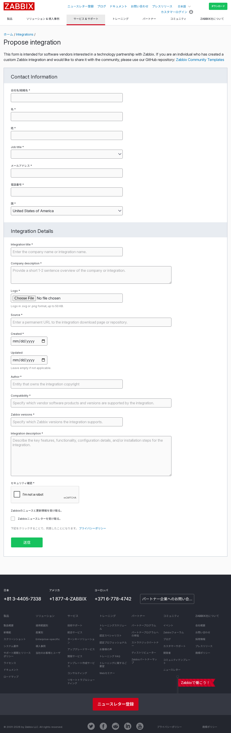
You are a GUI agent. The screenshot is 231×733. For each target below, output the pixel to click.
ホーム (8, 34)
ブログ (101, 6)
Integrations (24, 34)
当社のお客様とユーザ (48, 652)
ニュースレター (171, 669)
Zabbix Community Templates (200, 59)
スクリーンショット (15, 639)
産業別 (39, 632)
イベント (168, 625)
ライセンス (10, 663)
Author (15, 376)
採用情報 (200, 639)
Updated (17, 352)
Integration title (21, 244)
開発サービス (74, 656)
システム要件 (11, 646)
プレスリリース (162, 6)
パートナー (138, 616)
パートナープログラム (144, 625)
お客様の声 (105, 649)
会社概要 (200, 625)
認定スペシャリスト (110, 635)
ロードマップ (11, 676)
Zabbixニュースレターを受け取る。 (40, 518)
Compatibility (19, 395)
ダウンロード (218, 6)
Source (15, 315)
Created (16, 333)
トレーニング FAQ (109, 656)
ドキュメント (118, 6)
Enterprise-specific (48, 639)
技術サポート (74, 625)
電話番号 (16, 184)
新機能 (7, 632)
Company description (25, 263)
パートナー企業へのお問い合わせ (168, 599)
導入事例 (41, 646)
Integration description (26, 433)
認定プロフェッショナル (113, 642)
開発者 (167, 652)
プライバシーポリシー (92, 528)
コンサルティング (77, 673)
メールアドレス (20, 165)
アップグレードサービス (81, 649)
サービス (72, 616)
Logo (14, 290)
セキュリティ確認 (21, 483)
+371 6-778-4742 (113, 599)
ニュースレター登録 (80, 6)
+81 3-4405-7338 (22, 599)
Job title (16, 147)
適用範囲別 (42, 625)
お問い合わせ (139, 6)
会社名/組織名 (19, 90)
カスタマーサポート (174, 646)
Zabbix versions (21, 414)
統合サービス (74, 632)
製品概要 (9, 625)
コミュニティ (171, 616)
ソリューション (45, 616)
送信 (26, 542)
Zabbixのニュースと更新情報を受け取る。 (37, 510)
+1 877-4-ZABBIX (68, 599)
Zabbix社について (207, 616)
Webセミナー (107, 673)
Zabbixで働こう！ (195, 682)
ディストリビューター (144, 652)
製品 (6, 616)
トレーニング (107, 616)
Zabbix (19, 6)
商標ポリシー (202, 652)
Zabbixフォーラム (173, 632)
